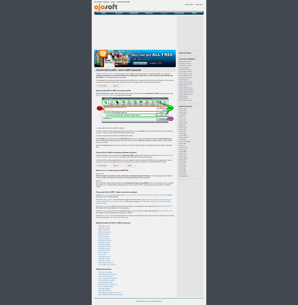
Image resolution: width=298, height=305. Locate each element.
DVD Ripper (104, 211)
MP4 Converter (183, 96)
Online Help (199, 4)
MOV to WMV (150, 201)
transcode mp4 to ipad (104, 290)
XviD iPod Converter (104, 242)
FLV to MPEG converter (186, 73)
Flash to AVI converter (185, 71)
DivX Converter (163, 199)
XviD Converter (183, 79)
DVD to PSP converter (185, 81)
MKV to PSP (182, 166)
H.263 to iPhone (183, 176)
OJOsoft (105, 2)
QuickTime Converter (152, 199)
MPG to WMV (167, 201)
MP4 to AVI (112, 157)
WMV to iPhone (183, 123)
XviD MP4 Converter (104, 244)
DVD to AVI (161, 211)
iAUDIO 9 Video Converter (105, 262)
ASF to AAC (182, 121)
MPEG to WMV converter (186, 92)
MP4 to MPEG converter (186, 88)
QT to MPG (182, 139)
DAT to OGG (183, 149)
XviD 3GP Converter (104, 234)
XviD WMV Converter (104, 258)
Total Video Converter (107, 73)
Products (118, 13)
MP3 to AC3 (182, 125)
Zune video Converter (185, 77)
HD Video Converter (107, 199)
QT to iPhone (183, 174)
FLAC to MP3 (102, 254)
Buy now (115, 85)
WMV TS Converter (103, 230)
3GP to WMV (142, 201)
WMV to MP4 (158, 201)
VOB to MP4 (113, 217)
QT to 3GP (182, 164)
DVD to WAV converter (185, 100)
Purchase (149, 13)
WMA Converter (125, 195)
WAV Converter (183, 98)
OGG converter (134, 195)
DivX (106, 170)
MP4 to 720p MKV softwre (105, 286)
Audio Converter (105, 195)
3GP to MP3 (182, 172)
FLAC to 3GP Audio (184, 141)
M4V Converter (183, 86)
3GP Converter (120, 201)
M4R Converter (144, 195)
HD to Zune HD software (105, 272)
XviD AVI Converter (103, 236)
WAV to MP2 (182, 170)
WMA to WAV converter (185, 84)
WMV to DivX (183, 153)
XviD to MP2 (182, 162)
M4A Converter (163, 195)
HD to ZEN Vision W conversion (107, 274)
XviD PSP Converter (104, 250)
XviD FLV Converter (104, 238)
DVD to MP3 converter (185, 75)
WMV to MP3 (160, 206)
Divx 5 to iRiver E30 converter (106, 264)
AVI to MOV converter (185, 65)
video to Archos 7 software (105, 276)
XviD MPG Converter (104, 248)
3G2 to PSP (182, 119)
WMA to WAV (183, 113)
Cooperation (179, 13)
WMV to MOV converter (186, 90)
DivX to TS (182, 145)
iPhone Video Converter (109, 201)
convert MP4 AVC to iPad (105, 282)
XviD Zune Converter (104, 260)
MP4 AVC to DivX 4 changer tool (107, 284)
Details (129, 165)
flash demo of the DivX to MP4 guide (106, 95)
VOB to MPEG (165, 155)
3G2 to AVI (182, 168)
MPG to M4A (182, 108)
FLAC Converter (153, 195)
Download (134, 13)
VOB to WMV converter (186, 94)
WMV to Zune (183, 127)
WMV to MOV (100, 203)
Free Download (102, 85)
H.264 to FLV (183, 131)
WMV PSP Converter (104, 228)
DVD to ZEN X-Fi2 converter (106, 280)
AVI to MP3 (168, 206)
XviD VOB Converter (104, 256)
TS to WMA (182, 133)
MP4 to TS (182, 117)
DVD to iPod (168, 211)
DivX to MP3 (182, 129)
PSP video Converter (185, 69)
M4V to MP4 (182, 143)
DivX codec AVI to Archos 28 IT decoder (109, 292)
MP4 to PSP (182, 160)
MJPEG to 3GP (183, 137)
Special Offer (189, 4)
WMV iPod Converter (104, 226)
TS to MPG (182, 115)
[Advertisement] (149, 32)
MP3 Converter (105, 206)
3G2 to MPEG (183, 157)
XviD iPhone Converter (104, 240)
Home (103, 13)
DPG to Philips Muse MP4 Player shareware (110, 294)
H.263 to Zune (183, 147)
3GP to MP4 (182, 156)
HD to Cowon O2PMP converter (107, 278)
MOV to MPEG (104, 157)
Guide (113, 2)
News (194, 13)
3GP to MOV (182, 110)
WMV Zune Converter (104, 232)
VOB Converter (105, 215)
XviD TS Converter (103, 252)
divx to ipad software (104, 288)
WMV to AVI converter (185, 61)
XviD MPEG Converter (104, 246)
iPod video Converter (185, 63)
